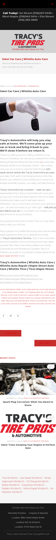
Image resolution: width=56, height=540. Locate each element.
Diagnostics (34, 86)
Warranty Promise (17, 513)
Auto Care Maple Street (10, 289)
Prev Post (11, 333)
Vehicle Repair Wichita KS (35, 488)
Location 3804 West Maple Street (28, 518)
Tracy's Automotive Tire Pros (36, 398)
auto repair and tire (9, 256)
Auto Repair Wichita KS (31, 478)
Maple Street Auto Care (38, 295)
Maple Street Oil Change (30, 298)
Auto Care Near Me (30, 289)
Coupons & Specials (38, 513)
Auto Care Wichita (47, 289)
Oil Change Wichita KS (37, 481)
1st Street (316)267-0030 (35, 13)
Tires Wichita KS (10, 478)
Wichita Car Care (36, 304)
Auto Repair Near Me (34, 292)
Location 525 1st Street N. (28, 522)
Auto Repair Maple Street (13, 292)
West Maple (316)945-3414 (19, 16)
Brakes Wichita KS (11, 485)
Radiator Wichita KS (11, 488)
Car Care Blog (20, 86)
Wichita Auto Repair (19, 304)
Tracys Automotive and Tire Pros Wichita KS (21, 63)
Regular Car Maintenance (17, 301)
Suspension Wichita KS (33, 485)
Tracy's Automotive (38, 301)
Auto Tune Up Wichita (17, 295)
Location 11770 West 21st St (28, 527)
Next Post (44, 343)
